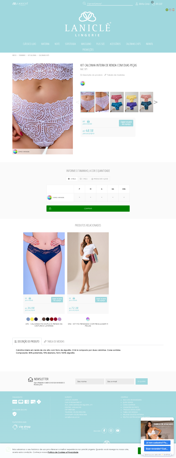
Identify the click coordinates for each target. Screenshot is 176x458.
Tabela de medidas (55, 341)
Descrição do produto (28, 341)
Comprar (88, 209)
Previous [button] (78, 102)
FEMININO (22, 55)
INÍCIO (14, 55)
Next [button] (156, 102)
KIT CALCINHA (32, 55)
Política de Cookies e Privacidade (63, 452)
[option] (87, 102)
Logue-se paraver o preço (126, 123)
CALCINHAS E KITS (44, 55)
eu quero (141, 381)
